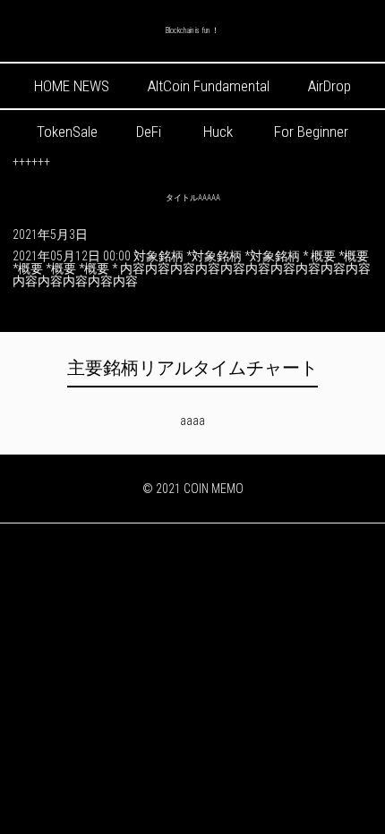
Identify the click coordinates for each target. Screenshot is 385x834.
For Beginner (311, 131)
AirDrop (329, 86)
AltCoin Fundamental (209, 86)
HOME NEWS (71, 86)
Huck (218, 131)
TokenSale (67, 131)
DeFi (148, 131)
